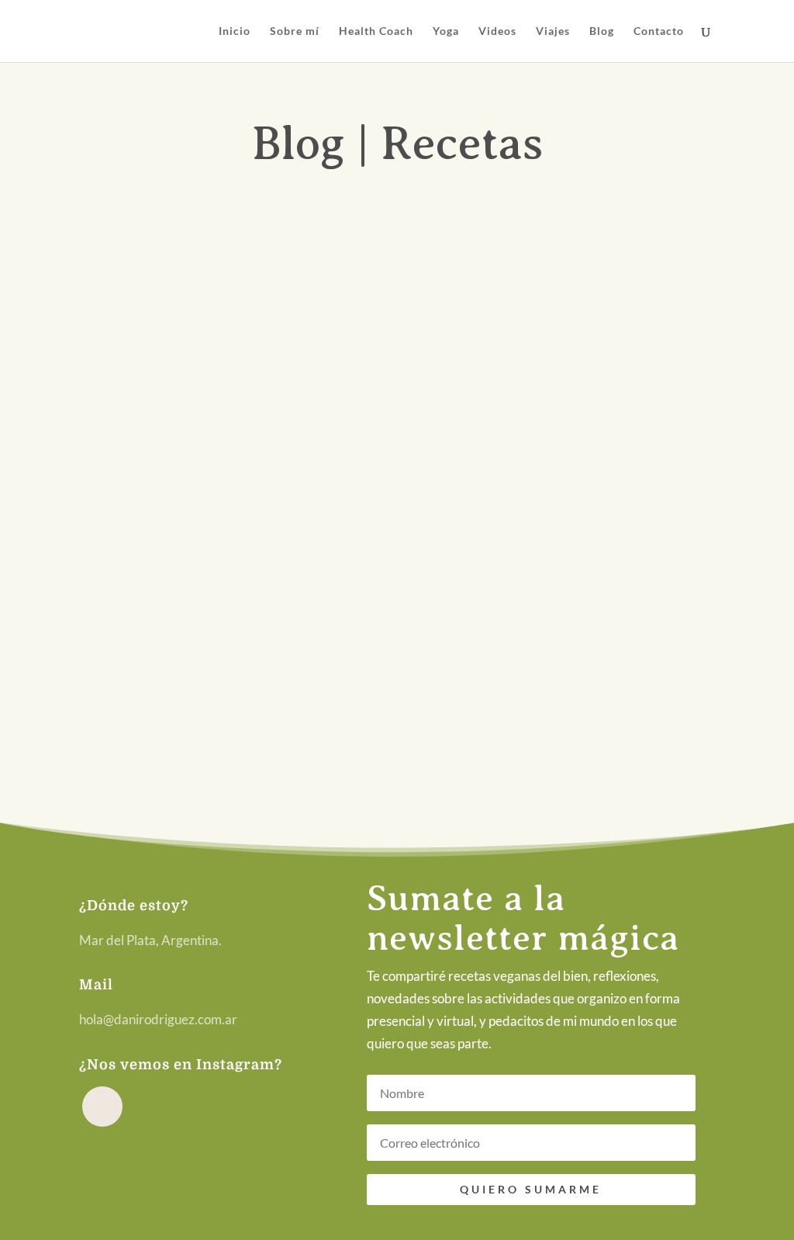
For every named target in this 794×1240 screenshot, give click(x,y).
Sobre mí (294, 31)
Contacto (658, 31)
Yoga (446, 31)
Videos (497, 31)
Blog (601, 31)
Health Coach (376, 31)
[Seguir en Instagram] (102, 1106)
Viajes (553, 31)
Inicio (234, 31)
